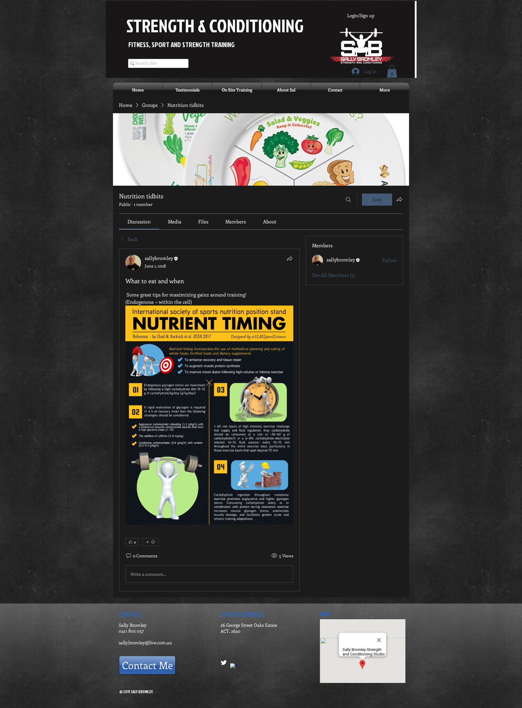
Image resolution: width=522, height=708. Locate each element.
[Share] (289, 258)
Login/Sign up (360, 15)
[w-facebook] (233, 666)
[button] (392, 71)
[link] (139, 221)
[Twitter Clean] (223, 662)
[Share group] (399, 199)
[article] (209, 419)
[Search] (348, 200)
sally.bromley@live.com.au (145, 642)
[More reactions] (150, 542)
